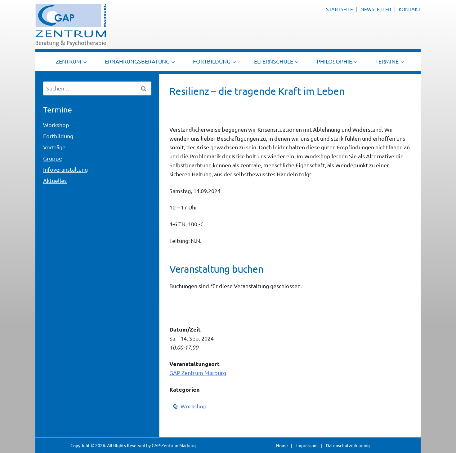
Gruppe (52, 158)
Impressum (307, 445)
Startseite (339, 9)
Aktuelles (55, 180)
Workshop (194, 406)
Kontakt (410, 9)
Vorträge (54, 147)
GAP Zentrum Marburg (197, 372)
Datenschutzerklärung (348, 445)
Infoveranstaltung (65, 169)
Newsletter (375, 9)
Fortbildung (58, 136)
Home (282, 445)
